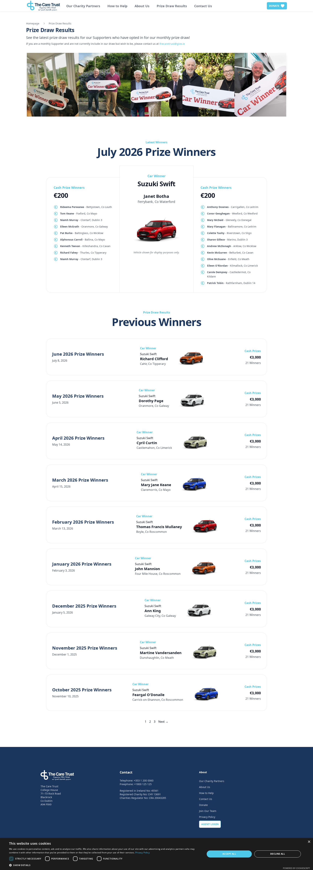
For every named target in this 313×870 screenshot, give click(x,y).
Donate (203, 805)
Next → (163, 722)
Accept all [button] (229, 853)
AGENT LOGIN (210, 824)
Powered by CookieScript (296, 868)
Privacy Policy (207, 817)
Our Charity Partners (83, 6)
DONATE (274, 5)
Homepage (32, 23)
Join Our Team (207, 811)
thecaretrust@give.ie (172, 43)
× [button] (309, 841)
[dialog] (156, 854)
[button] (104, 865)
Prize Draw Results (172, 6)
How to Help (117, 6)
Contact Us (203, 6)
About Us (142, 6)
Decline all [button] (277, 853)
